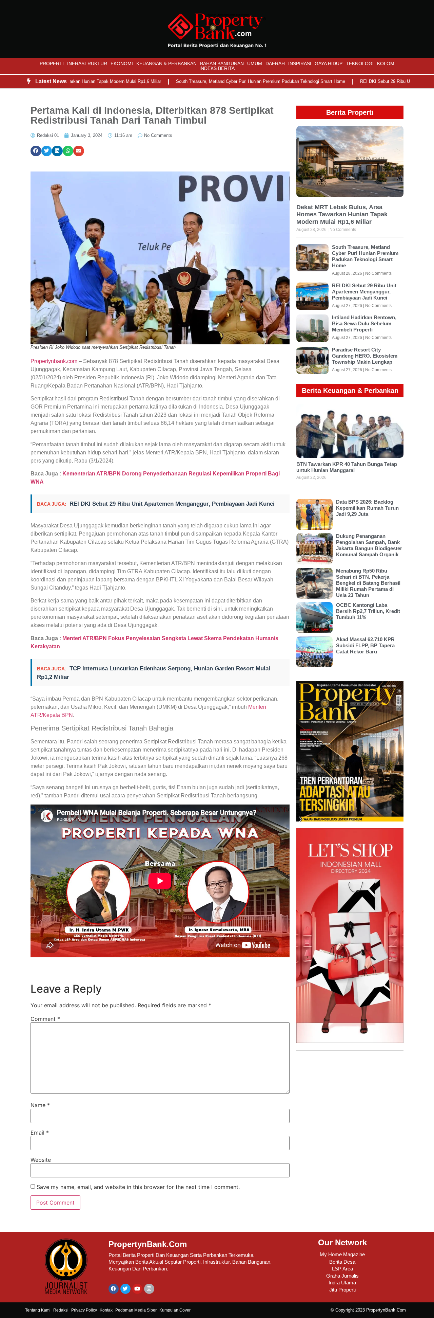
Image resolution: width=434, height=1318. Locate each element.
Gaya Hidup (328, 63)
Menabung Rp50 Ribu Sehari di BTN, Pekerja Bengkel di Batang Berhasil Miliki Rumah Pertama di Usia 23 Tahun (368, 583)
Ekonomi (122, 63)
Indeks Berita (217, 68)
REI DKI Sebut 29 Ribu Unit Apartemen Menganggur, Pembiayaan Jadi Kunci (172, 504)
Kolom (385, 63)
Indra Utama (342, 1282)
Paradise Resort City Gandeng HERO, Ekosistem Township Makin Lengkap (364, 356)
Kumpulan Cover (175, 1310)
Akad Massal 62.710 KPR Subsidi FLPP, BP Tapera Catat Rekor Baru (365, 645)
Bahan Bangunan (222, 63)
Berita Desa (342, 1262)
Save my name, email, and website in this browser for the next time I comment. (138, 1187)
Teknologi (360, 63)
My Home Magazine (342, 1254)
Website (41, 1159)
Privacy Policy (84, 1310)
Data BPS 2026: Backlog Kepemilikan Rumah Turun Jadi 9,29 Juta (367, 508)
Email (40, 1132)
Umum (254, 63)
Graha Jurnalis (342, 1276)
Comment (45, 1019)
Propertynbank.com (54, 361)
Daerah (275, 63)
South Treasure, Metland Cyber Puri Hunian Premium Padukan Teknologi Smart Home (225, 81)
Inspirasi (299, 63)
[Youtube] (137, 1289)
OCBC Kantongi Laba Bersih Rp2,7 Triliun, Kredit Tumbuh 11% (368, 611)
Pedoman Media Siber (136, 1310)
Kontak (106, 1310)
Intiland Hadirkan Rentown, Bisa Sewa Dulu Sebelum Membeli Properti (364, 323)
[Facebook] (113, 1289)
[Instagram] (149, 1289)
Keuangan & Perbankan (166, 63)
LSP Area (342, 1268)
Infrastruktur (87, 63)
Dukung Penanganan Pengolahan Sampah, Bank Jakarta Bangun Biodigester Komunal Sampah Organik (369, 545)
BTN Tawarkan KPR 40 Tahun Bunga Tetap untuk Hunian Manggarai (346, 467)
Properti (52, 63)
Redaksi (60, 1310)
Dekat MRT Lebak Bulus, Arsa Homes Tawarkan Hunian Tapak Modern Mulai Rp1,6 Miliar (342, 214)
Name (40, 1105)
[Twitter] (125, 1289)
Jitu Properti (342, 1290)
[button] (36, 151)
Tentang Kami (38, 1310)
